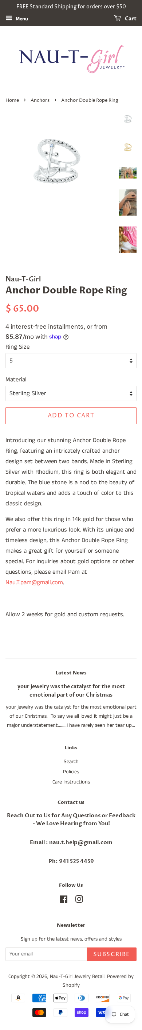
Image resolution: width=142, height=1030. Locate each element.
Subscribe (111, 954)
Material (16, 379)
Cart (130, 18)
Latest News (71, 673)
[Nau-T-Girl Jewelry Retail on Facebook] (63, 901)
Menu (21, 19)
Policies (71, 771)
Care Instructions (71, 782)
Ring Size (17, 346)
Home (12, 100)
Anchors (40, 100)
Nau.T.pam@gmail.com (34, 582)
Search (71, 761)
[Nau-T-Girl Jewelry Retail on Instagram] (79, 901)
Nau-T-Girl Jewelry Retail (77, 976)
